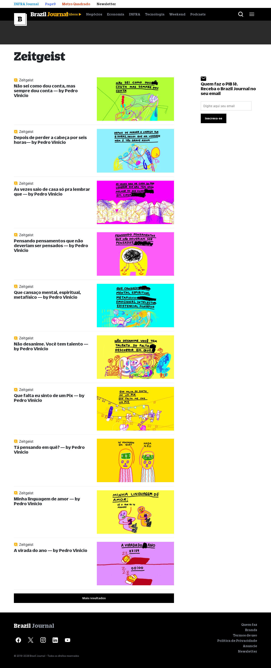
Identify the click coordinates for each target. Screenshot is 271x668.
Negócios (94, 14)
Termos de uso (245, 635)
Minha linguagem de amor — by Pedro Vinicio (47, 501)
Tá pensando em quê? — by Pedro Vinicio (49, 449)
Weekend (177, 14)
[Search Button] (241, 14)
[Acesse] (18, 640)
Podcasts (198, 14)
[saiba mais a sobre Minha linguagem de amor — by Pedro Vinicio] (135, 512)
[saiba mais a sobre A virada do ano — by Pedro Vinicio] (135, 563)
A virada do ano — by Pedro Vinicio (50, 550)
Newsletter (247, 651)
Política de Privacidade (237, 640)
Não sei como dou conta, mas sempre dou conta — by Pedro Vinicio (46, 90)
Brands (251, 630)
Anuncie (250, 646)
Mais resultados (94, 598)
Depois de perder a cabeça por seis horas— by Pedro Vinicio (50, 140)
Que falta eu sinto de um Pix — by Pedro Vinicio (49, 398)
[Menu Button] (251, 14)
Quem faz (249, 624)
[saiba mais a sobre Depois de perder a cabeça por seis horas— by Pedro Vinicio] (135, 150)
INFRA (134, 14)
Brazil (49, 14)
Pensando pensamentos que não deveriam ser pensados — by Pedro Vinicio (51, 245)
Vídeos (72, 14)
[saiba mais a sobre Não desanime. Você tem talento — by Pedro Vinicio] (135, 357)
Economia (115, 14)
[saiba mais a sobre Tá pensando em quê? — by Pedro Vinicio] (135, 460)
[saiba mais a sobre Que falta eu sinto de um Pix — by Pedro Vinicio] (135, 408)
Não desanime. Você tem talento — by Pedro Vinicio (51, 346)
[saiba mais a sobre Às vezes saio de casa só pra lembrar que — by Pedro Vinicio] (135, 202)
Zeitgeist (26, 80)
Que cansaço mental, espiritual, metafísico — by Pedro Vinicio (47, 294)
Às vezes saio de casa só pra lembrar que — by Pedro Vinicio (52, 191)
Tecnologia (154, 14)
